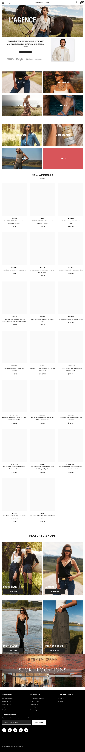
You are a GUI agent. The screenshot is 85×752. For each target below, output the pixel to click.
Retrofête (71, 218)
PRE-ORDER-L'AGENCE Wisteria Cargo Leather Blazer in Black (42, 369)
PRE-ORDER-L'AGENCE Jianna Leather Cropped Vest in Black (14, 222)
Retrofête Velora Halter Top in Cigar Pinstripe (71, 319)
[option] (42, 21)
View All (42, 179)
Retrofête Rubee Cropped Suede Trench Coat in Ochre (71, 222)
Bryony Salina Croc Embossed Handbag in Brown (42, 320)
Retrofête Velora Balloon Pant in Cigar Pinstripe (14, 369)
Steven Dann (14, 415)
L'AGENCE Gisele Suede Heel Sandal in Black (71, 270)
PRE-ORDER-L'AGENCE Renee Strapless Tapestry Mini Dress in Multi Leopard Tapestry (14, 320)
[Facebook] (4, 730)
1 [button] (40, 34)
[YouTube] (26, 730)
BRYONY (42, 317)
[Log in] (76, 2)
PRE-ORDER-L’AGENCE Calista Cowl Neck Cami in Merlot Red (42, 517)
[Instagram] (10, 730)
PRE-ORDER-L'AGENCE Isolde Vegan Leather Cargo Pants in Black (42, 222)
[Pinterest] (15, 730)
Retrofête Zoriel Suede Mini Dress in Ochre (14, 270)
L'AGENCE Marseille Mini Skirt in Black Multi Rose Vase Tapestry (14, 517)
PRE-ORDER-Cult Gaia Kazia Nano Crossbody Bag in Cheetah (42, 271)
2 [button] (42, 34)
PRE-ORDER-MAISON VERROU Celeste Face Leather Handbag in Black (70, 468)
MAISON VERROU (70, 464)
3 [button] (44, 34)
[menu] (3, 2)
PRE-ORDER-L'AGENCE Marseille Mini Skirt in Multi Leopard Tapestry (42, 468)
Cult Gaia (42, 268)
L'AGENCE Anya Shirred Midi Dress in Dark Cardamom (71, 419)
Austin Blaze (71, 366)
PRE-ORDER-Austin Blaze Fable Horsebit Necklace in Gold (71, 369)
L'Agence (14, 218)
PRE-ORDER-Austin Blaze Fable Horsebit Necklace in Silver (14, 468)
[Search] (8, 2)
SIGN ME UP (39, 722)
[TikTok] (21, 730)
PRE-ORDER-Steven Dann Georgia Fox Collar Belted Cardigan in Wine (43, 419)
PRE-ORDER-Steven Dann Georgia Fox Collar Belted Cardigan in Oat (14, 419)
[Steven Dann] (42, 50)
